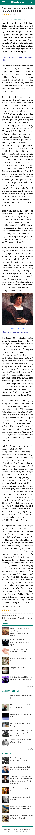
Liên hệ (20, 829)
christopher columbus (9, 618)
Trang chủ (6, 829)
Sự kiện (7, 19)
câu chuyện (13, 615)
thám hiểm (21, 618)
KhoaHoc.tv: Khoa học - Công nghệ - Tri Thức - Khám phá (17, 2)
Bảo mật (14, 829)
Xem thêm (29, 686)
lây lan (4, 620)
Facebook (27, 829)
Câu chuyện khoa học (17, 19)
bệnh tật (29, 618)
